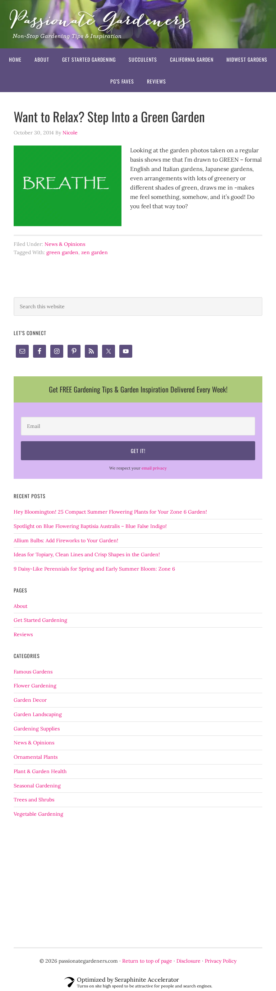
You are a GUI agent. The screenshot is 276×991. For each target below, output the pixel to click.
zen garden (94, 252)
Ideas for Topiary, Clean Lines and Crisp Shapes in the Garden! (87, 554)
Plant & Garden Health (40, 771)
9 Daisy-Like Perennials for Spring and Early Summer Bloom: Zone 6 (94, 569)
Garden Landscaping (38, 714)
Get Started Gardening (40, 620)
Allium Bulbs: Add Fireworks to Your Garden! (66, 540)
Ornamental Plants (36, 757)
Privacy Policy (220, 961)
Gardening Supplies (37, 728)
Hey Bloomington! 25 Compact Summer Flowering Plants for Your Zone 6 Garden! (110, 512)
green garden (62, 252)
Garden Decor (30, 700)
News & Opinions (65, 244)
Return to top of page (147, 961)
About (20, 606)
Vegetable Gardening (38, 814)
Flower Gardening (35, 685)
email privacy (154, 468)
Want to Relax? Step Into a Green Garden (109, 116)
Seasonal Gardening (37, 785)
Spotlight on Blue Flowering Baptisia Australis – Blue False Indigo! (90, 526)
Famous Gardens (33, 671)
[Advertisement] (138, 883)
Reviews (23, 634)
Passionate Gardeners (138, 24)
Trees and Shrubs (34, 799)
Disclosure (188, 961)
